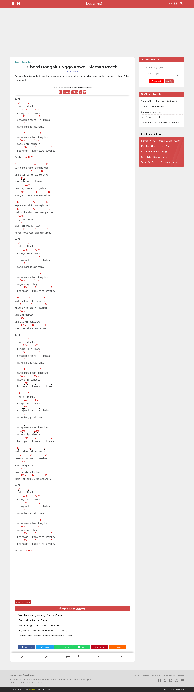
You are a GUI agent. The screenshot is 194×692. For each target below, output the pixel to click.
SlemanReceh (24, 602)
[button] (117, 647)
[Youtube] (182, 680)
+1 (98, 656)
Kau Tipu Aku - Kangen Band (156, 146)
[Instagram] (176, 680)
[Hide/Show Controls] (84, 92)
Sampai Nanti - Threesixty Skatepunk (159, 101)
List (167, 81)
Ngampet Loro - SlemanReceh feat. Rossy (42, 630)
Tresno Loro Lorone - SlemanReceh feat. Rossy (45, 635)
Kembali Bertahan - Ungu (154, 151)
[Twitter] (165, 680)
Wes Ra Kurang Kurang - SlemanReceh (41, 615)
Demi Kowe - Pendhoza (153, 117)
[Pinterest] (171, 680)
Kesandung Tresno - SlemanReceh (38, 625)
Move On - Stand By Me (152, 106)
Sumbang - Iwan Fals (151, 112)
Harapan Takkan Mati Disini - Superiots (160, 122)
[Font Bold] (80, 92)
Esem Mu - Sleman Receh (33, 620)
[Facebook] (159, 680)
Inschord (31, 690)
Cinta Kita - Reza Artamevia (155, 157)
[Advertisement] (97, 33)
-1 (122, 656)
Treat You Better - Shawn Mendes (159, 162)
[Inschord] (94, 4)
